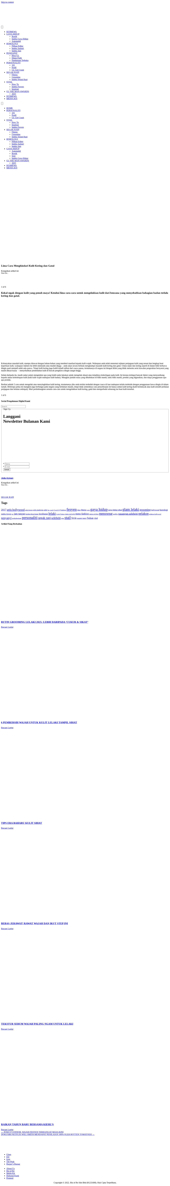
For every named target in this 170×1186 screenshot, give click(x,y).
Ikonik (14, 36)
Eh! (7, 1157)
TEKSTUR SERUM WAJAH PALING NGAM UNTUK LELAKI (37, 1023)
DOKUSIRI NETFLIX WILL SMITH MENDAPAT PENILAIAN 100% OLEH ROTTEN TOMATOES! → (48, 1134)
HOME (9, 108)
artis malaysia (38, 510)
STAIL (9, 82)
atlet (45, 510)
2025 (14, 94)
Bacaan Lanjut (7, 627)
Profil (14, 67)
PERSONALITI (13, 63)
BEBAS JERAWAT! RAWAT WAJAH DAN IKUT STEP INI (34, 923)
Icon (8, 1159)
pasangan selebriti (128, 513)
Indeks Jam (16, 51)
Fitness (15, 75)
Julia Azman (7, 478)
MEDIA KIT (11, 99)
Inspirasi (15, 89)
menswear (105, 513)
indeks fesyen (6, 514)
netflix (115, 514)
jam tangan (19, 513)
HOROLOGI (12, 44)
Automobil (16, 41)
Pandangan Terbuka (20, 60)
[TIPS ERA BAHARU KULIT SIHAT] (80, 818)
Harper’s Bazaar (13, 1164)
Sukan (90, 518)
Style (73, 518)
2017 (3, 509)
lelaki (52, 513)
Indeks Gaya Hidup (20, 39)
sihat (62, 518)
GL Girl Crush (18, 70)
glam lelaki (130, 509)
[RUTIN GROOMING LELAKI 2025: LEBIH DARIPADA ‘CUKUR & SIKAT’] (80, 617)
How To (15, 84)
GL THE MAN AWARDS (17, 91)
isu (12, 514)
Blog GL (15, 55)
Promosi (9, 1178)
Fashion (63, 510)
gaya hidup (99, 509)
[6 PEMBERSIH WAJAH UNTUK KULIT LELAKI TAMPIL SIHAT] (80, 717)
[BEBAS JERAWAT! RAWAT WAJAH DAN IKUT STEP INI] (80, 918)
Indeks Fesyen (18, 87)
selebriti (56, 518)
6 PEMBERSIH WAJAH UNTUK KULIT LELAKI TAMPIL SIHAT (39, 722)
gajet (88, 510)
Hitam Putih (17, 58)
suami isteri (81, 518)
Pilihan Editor (17, 46)
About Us (10, 1168)
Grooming (16, 77)
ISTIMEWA (11, 32)
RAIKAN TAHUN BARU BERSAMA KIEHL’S (27, 1124)
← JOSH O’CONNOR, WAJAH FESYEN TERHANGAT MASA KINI (32, 1132)
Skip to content (7, 2)
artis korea (29, 510)
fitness (83, 510)
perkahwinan (16, 518)
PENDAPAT (11, 53)
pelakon (143, 513)
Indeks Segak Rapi (19, 79)
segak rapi (44, 518)
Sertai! (6, 470)
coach (52, 510)
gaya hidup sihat (115, 510)
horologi (164, 510)
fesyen (72, 509)
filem (78, 510)
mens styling (94, 514)
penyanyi (6, 518)
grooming (145, 509)
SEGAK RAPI (12, 72)
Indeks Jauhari (18, 48)
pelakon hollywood (155, 514)
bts (48, 510)
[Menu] (2, 27)
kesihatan (43, 513)
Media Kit (10, 1173)
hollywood (155, 510)
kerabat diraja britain (32, 514)
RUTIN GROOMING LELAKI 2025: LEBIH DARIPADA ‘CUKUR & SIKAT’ (44, 622)
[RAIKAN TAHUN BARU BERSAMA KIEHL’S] (80, 1119)
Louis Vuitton (60, 514)
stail (68, 518)
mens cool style (70, 514)
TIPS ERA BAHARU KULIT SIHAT (21, 823)
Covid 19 (57, 510)
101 (13, 65)
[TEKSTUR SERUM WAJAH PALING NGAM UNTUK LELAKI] (80, 1019)
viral (96, 518)
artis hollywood (16, 509)
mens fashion (82, 513)
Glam (8, 1154)
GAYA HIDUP (12, 34)
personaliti (30, 518)
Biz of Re (10, 1171)
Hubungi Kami (12, 1176)
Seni (13, 156)
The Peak (10, 1161)
